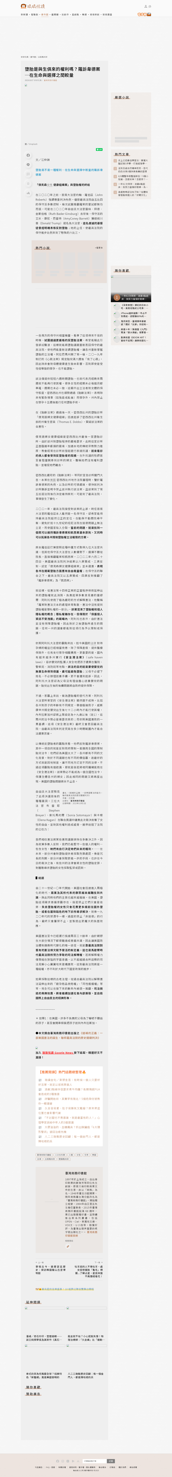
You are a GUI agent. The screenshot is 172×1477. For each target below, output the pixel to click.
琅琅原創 (95, 14)
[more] (99, 248)
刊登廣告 (39, 1467)
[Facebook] (28, 155)
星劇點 (75, 14)
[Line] (28, 164)
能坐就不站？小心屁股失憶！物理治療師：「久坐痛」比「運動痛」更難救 (86, 1339)
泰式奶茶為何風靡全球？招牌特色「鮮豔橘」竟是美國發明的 (44, 1375)
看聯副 (34, 14)
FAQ (48, 1467)
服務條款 (73, 1467)
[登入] (145, 6)
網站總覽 (133, 1467)
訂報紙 (112, 1467)
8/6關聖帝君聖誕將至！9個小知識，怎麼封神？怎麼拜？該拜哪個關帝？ (133, 178)
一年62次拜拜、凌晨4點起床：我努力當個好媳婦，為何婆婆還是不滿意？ (133, 185)
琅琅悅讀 (24, 57)
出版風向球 (42, 57)
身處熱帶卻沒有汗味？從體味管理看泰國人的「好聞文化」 (133, 193)
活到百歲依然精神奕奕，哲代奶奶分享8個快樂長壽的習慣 (133, 170)
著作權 (81, 1467)
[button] (28, 174)
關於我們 (122, 1467)
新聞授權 (62, 1467)
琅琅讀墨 (107, 14)
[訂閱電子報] (143, 14)
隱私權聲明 (90, 1467)
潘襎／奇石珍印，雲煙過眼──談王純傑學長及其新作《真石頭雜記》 (44, 1339)
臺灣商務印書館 (50, 80)
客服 (53, 1467)
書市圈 (45, 14)
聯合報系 (102, 1467)
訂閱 (111, 1461)
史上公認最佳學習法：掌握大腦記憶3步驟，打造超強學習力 (133, 162)
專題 (84, 14)
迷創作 (65, 14)
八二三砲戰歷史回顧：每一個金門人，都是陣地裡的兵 (86, 1375)
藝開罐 (55, 14)
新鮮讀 (24, 14)
